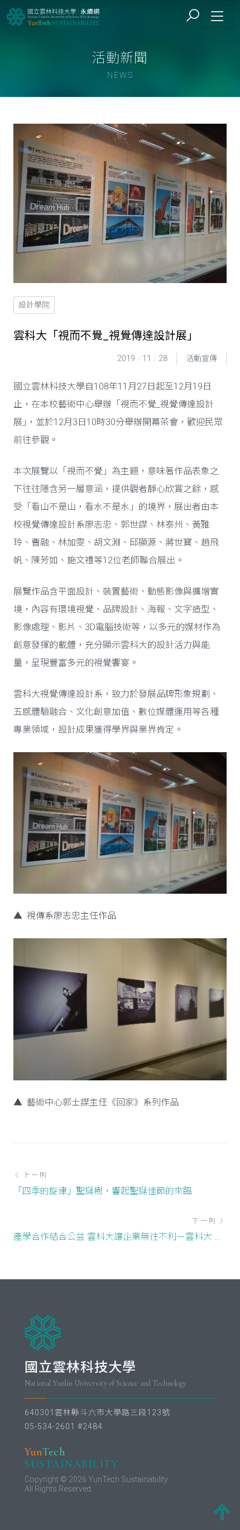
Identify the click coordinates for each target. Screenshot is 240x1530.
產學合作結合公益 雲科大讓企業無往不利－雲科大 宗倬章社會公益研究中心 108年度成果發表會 (120, 1236)
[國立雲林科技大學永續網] (53, 16)
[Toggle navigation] (217, 16)
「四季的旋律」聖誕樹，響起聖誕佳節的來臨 (102, 1191)
